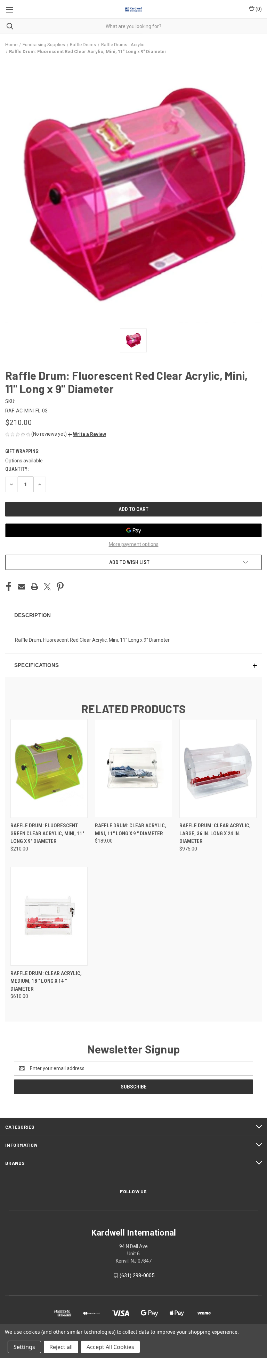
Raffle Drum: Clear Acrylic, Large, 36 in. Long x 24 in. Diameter (215, 833)
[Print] (34, 586)
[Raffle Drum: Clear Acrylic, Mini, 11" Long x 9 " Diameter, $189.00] (133, 768)
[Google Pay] (133, 530)
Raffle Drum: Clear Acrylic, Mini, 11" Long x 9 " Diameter (130, 829)
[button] (87, 434)
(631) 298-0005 (137, 1275)
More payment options (134, 544)
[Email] (21, 586)
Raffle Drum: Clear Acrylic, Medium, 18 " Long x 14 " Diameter (46, 981)
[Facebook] (8, 586)
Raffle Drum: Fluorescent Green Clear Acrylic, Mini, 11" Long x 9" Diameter (47, 833)
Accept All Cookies (110, 1347)
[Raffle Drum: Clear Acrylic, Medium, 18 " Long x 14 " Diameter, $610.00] (49, 916)
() (258, 9)
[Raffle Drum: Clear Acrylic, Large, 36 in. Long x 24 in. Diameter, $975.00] (218, 768)
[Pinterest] (60, 586)
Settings (24, 1347)
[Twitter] (47, 586)
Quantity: (17, 469)
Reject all (61, 1347)
